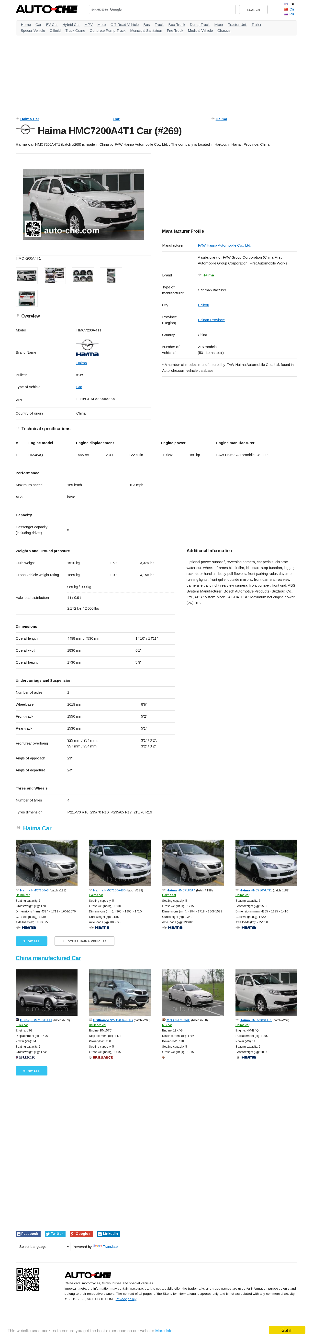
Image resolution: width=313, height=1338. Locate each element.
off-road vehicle (125, 24)
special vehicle (33, 30)
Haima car (23, 895)
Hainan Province (211, 320)
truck (159, 24)
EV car (52, 24)
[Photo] (83, 204)
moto (101, 24)
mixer (218, 24)
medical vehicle (200, 30)
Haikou (203, 305)
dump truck (200, 24)
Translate (110, 1246)
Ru (292, 14)
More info (163, 1330)
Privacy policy (126, 1299)
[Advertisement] (156, 73)
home (26, 24)
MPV (88, 24)
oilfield (55, 30)
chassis (224, 30)
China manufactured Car (48, 958)
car (38, 24)
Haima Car (29, 119)
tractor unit (237, 24)
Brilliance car (97, 1025)
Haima (221, 119)
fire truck (175, 30)
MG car (167, 1025)
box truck (176, 24)
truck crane (75, 30)
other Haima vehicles (87, 941)
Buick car (22, 1025)
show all (31, 941)
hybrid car (71, 24)
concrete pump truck (107, 30)
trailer (256, 24)
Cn (292, 9)
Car (116, 119)
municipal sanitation (146, 30)
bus (146, 24)
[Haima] (113, 347)
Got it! (287, 1330)
